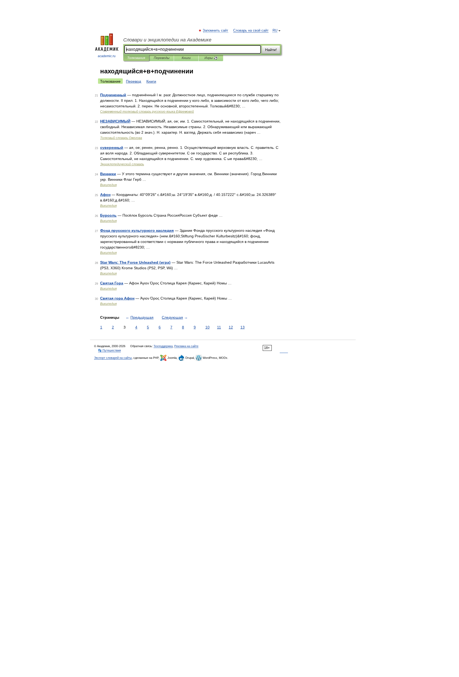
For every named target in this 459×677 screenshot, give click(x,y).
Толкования (136, 58)
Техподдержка (163, 346)
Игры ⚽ (211, 58)
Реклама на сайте (186, 346)
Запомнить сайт (215, 30)
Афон (105, 194)
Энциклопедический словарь (122, 164)
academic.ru (107, 56)
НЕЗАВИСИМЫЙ (115, 121)
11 (219, 327)
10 (207, 327)
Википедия (108, 185)
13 (242, 327)
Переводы (161, 58)
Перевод (133, 81)
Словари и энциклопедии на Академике (167, 40)
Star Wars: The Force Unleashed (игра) (135, 262)
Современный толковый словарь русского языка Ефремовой (147, 111)
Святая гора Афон (117, 298)
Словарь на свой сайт (251, 30)
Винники (108, 174)
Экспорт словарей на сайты (113, 357)
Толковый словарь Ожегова (121, 138)
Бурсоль (108, 215)
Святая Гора (111, 283)
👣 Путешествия (109, 350)
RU (275, 30)
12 (231, 327)
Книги (186, 58)
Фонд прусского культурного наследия (137, 230)
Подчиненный (113, 95)
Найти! (271, 50)
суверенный (111, 147)
